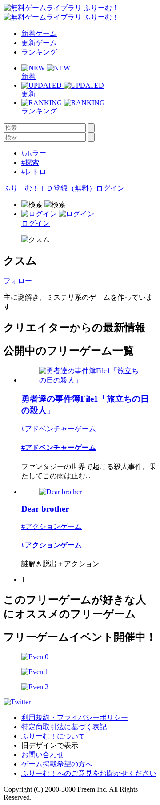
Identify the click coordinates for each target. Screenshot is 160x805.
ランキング (39, 52)
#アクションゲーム (51, 526)
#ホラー (33, 153)
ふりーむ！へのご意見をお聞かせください (88, 773)
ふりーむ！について (53, 736)
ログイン (110, 188)
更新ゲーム (39, 43)
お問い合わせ (42, 754)
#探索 (30, 162)
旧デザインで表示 (49, 745)
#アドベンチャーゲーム (58, 429)
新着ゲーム (39, 33)
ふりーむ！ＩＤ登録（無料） (50, 188)
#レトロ (33, 172)
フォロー (18, 281)
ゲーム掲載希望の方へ (56, 764)
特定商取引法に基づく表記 (64, 727)
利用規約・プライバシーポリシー (74, 717)
